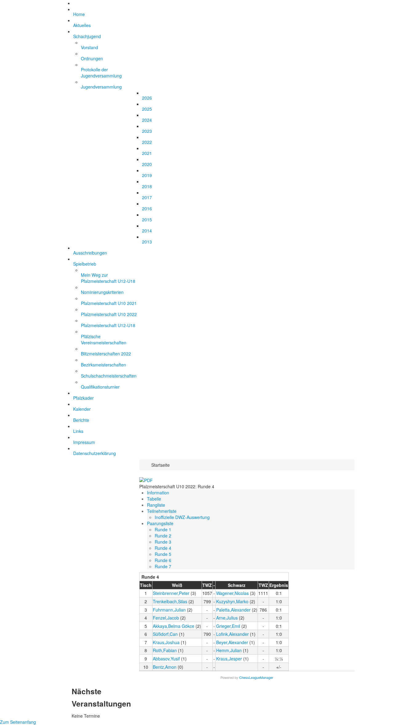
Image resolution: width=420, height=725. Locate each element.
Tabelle (154, 499)
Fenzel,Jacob (166, 618)
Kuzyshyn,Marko (232, 601)
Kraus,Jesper (229, 659)
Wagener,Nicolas (232, 593)
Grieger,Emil (228, 626)
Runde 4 (163, 548)
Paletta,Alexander (233, 610)
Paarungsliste (160, 523)
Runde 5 (163, 554)
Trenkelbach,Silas (170, 601)
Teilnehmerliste (161, 511)
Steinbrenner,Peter (171, 593)
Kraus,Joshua (166, 642)
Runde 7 (163, 566)
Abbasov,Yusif (166, 659)
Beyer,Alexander (232, 642)
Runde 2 (163, 536)
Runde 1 (163, 529)
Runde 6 (163, 560)
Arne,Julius (227, 618)
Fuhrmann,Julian (169, 610)
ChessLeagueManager (256, 677)
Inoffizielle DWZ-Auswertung (182, 517)
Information (158, 492)
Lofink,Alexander (232, 634)
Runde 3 (163, 542)
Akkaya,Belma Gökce (173, 626)
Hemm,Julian (229, 650)
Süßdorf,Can (165, 634)
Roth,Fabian (165, 650)
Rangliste (156, 505)
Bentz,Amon (164, 667)
